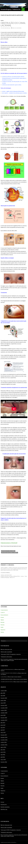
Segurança (3, 629)
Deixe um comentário (16, 28)
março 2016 (3, 759)
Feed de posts (4, 804)
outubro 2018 (4, 710)
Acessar (2, 802)
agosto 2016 (3, 747)
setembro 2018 (4, 712)
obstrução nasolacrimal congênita (10, 552)
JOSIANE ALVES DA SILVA (6, 679)
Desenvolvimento (4, 615)
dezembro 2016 (4, 737)
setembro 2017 (4, 720)
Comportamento (4, 610)
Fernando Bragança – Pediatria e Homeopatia (11, 9)
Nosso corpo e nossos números (14, 676)
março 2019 (3, 703)
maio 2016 (3, 754)
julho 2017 (3, 722)
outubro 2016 (4, 742)
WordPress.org (4, 809)
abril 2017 (3, 730)
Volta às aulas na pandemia (6, 651)
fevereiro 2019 (4, 705)
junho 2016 (3, 752)
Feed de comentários (5, 807)
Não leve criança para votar (6, 649)
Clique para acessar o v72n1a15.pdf (9, 542)
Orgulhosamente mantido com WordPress (8, 842)
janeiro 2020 (3, 700)
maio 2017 (3, 727)
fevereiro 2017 (4, 735)
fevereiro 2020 (4, 698)
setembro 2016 (4, 744)
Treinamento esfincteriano (6, 656)
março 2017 (3, 732)
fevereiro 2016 (4, 762)
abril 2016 (3, 757)
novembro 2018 (4, 707)
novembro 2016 (4, 739)
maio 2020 (3, 695)
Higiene (2, 619)
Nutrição (2, 622)
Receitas (2, 624)
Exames (2, 617)
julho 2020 (3, 693)
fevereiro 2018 (4, 717)
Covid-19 (3, 612)
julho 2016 (3, 749)
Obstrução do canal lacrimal (13, 24)
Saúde (2, 20)
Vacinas (2, 632)
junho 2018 (3, 715)
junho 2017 (3, 725)
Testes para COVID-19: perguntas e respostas (11, 654)
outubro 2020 (4, 690)
